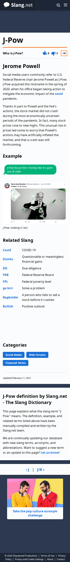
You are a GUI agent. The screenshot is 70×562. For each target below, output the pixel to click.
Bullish (8, 306)
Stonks (8, 259)
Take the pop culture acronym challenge (35, 513)
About (50, 559)
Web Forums (37, 355)
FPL (5, 282)
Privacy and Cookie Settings (29, 559)
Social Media (14, 355)
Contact (61, 559)
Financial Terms (16, 363)
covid (59, 94)
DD (5, 268)
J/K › (40, 469)
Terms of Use (48, 555)
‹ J (27, 469)
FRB (6, 275)
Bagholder (10, 297)
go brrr (8, 288)
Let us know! (50, 452)
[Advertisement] (35, 21)
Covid (7, 250)
